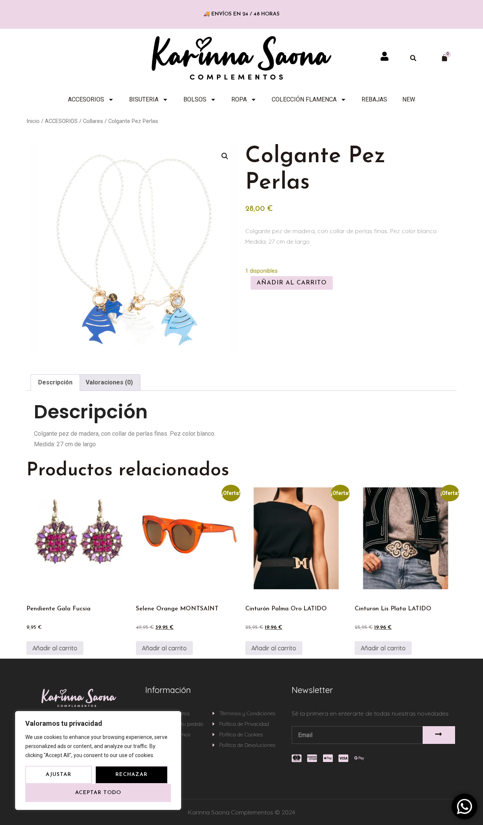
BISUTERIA (143, 99)
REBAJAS (374, 99)
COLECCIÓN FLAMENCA (304, 99)
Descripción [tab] (55, 382)
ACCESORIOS (86, 99)
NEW (408, 99)
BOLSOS (194, 99)
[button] (413, 58)
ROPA (239, 99)
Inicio (33, 121)
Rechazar (131, 774)
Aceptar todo (98, 793)
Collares (93, 121)
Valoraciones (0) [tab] (109, 382)
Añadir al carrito (292, 283)
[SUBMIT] (439, 735)
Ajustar (58, 774)
